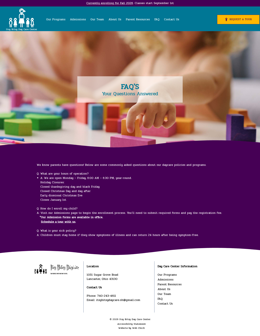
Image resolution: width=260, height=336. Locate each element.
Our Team (97, 19)
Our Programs (55, 19)
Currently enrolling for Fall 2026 (109, 3)
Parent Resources (138, 19)
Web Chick (138, 328)
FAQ (156, 19)
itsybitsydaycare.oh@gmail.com (118, 300)
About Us (114, 19)
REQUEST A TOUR (240, 19)
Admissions (78, 19)
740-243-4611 (106, 296)
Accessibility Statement (131, 324)
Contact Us (171, 19)
